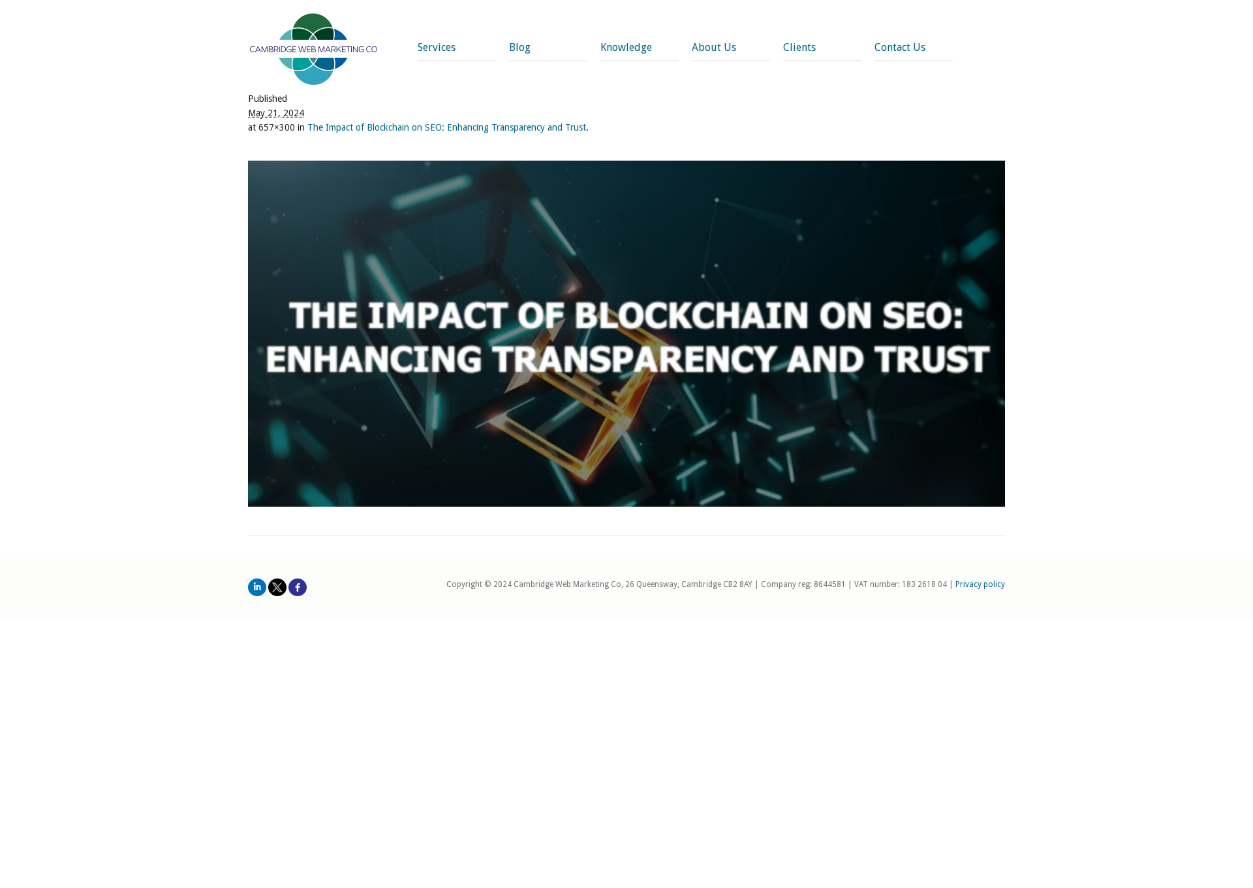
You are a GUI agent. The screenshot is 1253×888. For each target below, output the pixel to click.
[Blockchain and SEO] (626, 334)
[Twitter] (277, 587)
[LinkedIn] (257, 587)
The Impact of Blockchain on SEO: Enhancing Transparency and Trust (446, 127)
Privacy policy (980, 584)
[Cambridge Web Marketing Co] (313, 50)
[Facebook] (297, 587)
